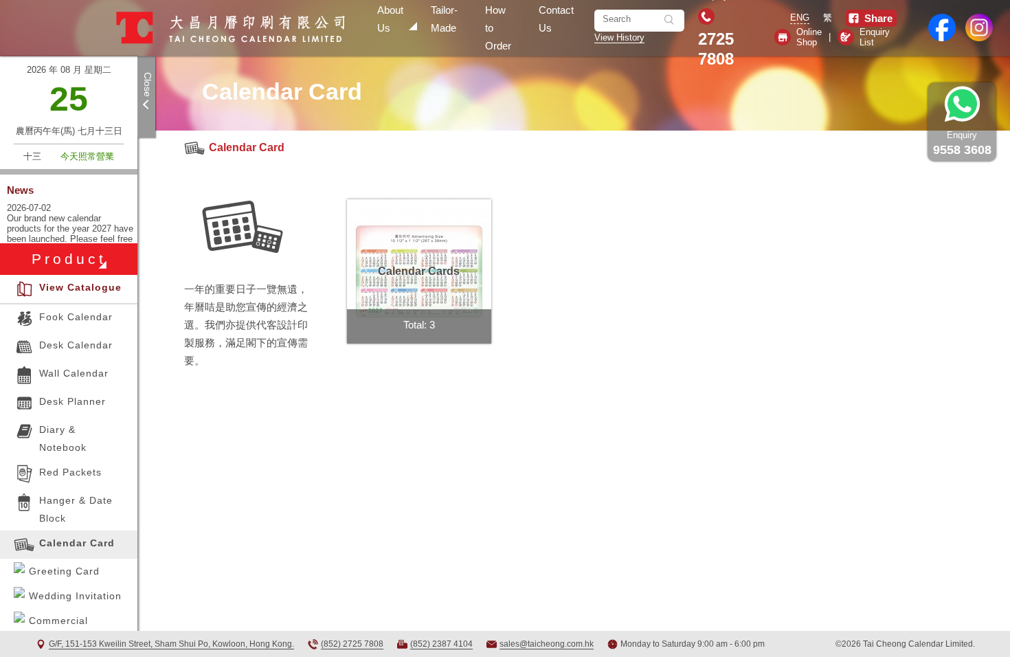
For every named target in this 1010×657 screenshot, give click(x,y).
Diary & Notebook (63, 438)
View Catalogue (80, 287)
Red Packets (70, 472)
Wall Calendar (74, 373)
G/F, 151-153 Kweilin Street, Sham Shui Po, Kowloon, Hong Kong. (171, 644)
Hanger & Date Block (76, 509)
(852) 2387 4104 (441, 644)
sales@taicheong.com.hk (547, 644)
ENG (799, 17)
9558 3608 (962, 143)
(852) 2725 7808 (352, 644)
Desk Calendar (76, 344)
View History (619, 37)
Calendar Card (246, 147)
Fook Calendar (76, 316)
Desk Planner (72, 401)
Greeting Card (64, 571)
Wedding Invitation (75, 595)
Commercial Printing (58, 629)
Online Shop (809, 37)
